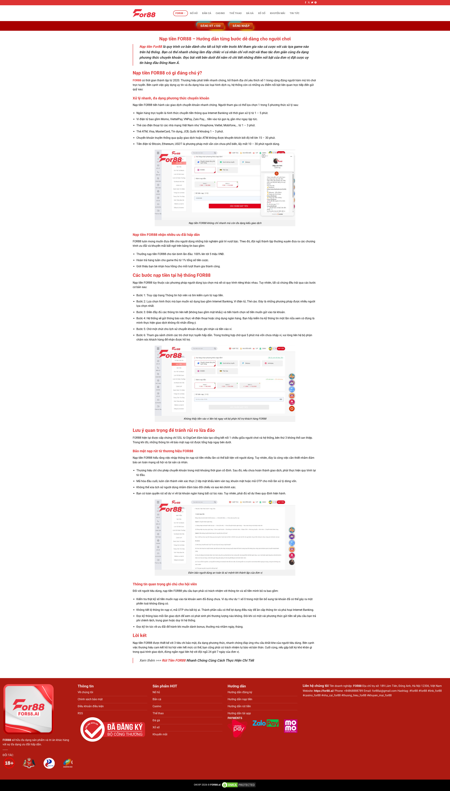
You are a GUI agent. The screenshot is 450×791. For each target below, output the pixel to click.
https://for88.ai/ (324, 690)
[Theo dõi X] (309, 2)
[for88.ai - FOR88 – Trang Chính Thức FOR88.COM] (150, 13)
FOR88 (137, 80)
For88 (179, 13)
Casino (220, 13)
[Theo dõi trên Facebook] (305, 2)
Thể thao (235, 13)
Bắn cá (206, 13)
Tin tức (295, 13)
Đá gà (249, 13)
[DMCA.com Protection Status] (238, 784)
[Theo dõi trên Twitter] (312, 2)
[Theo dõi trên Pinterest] (315, 2)
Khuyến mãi (277, 13)
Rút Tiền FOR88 (173, 660)
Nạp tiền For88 (150, 47)
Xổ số (261, 13)
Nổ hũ (194, 13)
